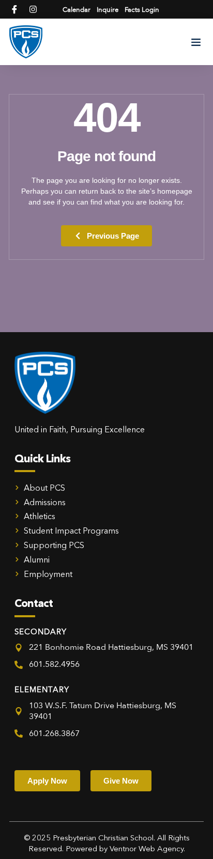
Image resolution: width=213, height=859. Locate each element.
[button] (196, 42)
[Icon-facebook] (14, 9)
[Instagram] (33, 9)
